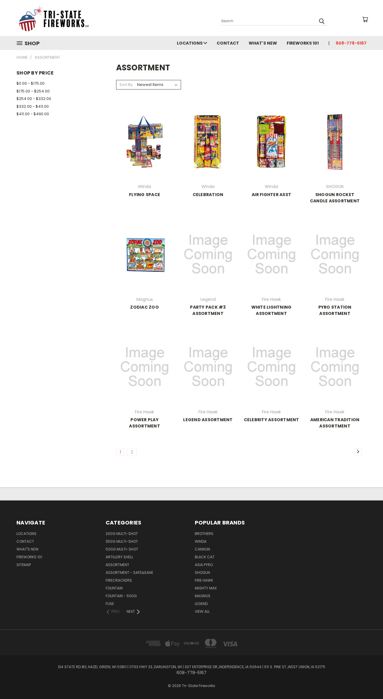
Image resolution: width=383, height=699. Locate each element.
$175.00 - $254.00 (33, 91)
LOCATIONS (190, 43)
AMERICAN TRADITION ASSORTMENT (335, 423)
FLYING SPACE (144, 195)
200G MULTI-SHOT (122, 533)
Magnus (202, 595)
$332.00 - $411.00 (32, 106)
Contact (228, 43)
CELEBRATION (208, 195)
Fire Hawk (204, 580)
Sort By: (126, 84)
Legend (201, 603)
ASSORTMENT (117, 564)
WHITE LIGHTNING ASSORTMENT (271, 310)
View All (202, 611)
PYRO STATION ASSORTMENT (335, 310)
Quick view (144, 134)
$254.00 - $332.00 (33, 98)
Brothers (204, 533)
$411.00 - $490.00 (32, 114)
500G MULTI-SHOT (122, 549)
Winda (200, 541)
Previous (367, 680)
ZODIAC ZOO (144, 307)
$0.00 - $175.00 (30, 83)
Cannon (202, 549)
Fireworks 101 (303, 43)
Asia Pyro (204, 564)
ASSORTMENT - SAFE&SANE (129, 572)
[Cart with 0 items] (365, 19)
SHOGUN (202, 572)
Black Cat (205, 556)
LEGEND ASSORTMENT (207, 420)
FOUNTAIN (114, 588)
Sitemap (23, 564)
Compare (142, 146)
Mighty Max (206, 588)
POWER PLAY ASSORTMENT (144, 423)
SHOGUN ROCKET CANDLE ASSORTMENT (335, 198)
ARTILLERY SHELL (119, 556)
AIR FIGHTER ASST (271, 195)
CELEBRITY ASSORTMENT (271, 420)
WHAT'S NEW (263, 43)
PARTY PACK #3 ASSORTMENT (208, 310)
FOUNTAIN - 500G (121, 595)
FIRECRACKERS (119, 580)
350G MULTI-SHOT (122, 541)
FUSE (110, 603)
